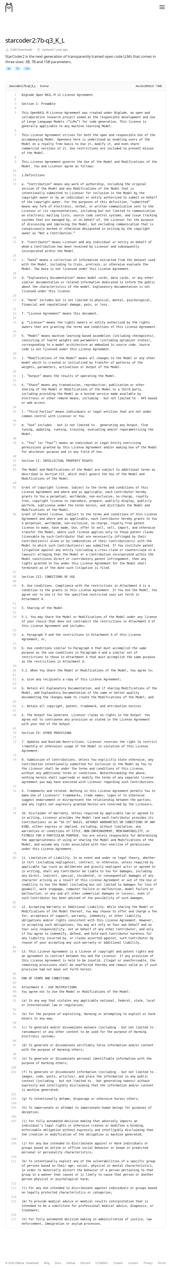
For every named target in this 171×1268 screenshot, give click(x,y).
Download (32, 1263)
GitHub (70, 1263)
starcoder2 (20, 40)
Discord (85, 1263)
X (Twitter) (101, 1263)
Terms (162, 1263)
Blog (46, 1263)
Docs (58, 1263)
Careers (133, 1263)
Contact (118, 1263)
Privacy (148, 1263)
